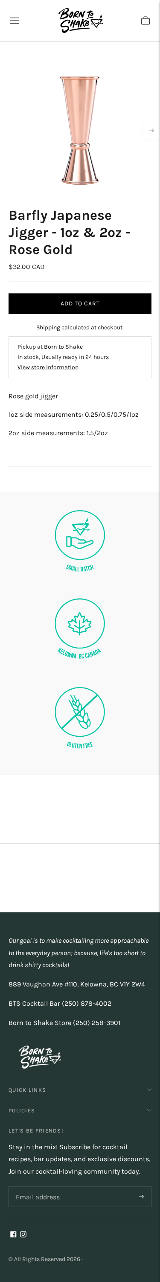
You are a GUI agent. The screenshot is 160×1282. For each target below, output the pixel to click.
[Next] (151, 130)
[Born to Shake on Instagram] (23, 1235)
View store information (48, 367)
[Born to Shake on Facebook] (13, 1235)
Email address (36, 1187)
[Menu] (14, 20)
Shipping (48, 327)
